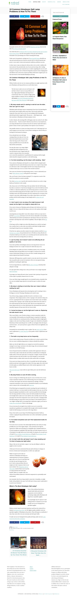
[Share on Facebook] (14, 16)
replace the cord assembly (15, 403)
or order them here (23, 331)
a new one (31, 385)
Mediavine (56, 593)
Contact (31, 568)
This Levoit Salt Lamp (14, 370)
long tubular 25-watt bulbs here (28, 436)
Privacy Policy (33, 570)
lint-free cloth (17, 181)
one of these (17, 215)
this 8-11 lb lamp (13, 271)
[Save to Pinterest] (35, 16)
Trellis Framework (49, 593)
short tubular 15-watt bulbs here (22, 434)
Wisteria (41, 593)
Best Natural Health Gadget (19, 48)
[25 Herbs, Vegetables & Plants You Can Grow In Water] (60, 48)
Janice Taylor (16, 527)
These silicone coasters (18, 173)
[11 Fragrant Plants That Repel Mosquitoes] (60, 28)
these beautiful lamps (35, 58)
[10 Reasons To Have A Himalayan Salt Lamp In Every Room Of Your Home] (60, 70)
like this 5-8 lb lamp (33, 265)
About (31, 566)
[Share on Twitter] (25, 16)
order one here (40, 329)
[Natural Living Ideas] (14, 5)
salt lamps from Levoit (19, 510)
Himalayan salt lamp (35, 47)
